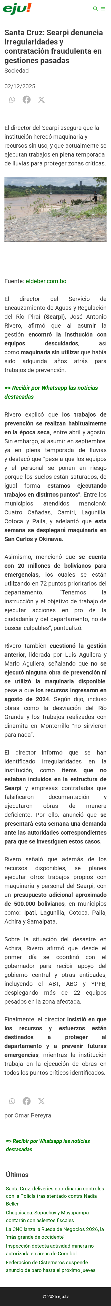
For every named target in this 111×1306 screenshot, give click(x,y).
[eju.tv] (17, 9)
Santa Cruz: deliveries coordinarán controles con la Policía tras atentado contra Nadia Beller (55, 1196)
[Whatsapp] (12, 99)
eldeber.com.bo (46, 281)
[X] (41, 99)
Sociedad (16, 70)
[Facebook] (26, 99)
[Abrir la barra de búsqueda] (95, 9)
